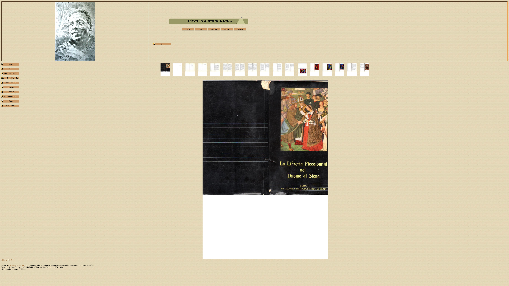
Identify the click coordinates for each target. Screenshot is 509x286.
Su (11, 260)
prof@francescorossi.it (17, 265)
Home (5, 260)
